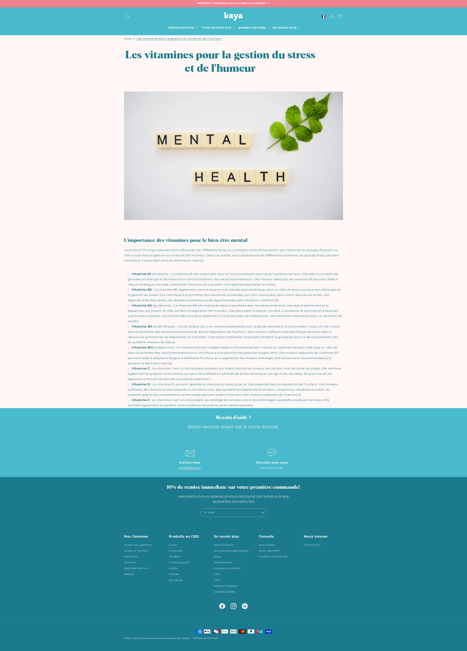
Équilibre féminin (136, 568)
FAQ (217, 574)
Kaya (127, 38)
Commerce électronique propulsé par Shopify (164, 638)
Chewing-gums (179, 562)
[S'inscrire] (262, 512)
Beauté (129, 574)
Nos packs (176, 580)
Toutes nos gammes (138, 544)
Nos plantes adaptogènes (231, 550)
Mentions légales (225, 585)
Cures (173, 544)
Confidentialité (224, 591)
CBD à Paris (312, 544)
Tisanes (174, 574)
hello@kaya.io (190, 468)
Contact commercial (273, 556)
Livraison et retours (227, 568)
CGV (217, 580)
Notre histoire (223, 544)
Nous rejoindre (269, 550)
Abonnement (223, 562)
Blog (217, 556)
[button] (128, 16)
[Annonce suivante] (342, 3)
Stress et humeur (136, 550)
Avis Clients (267, 544)
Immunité (131, 556)
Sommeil (130, 562)
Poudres (174, 556)
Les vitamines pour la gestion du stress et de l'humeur (178, 38)
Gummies (175, 550)
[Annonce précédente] (125, 3)
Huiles (173, 568)
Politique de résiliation (205, 638)
